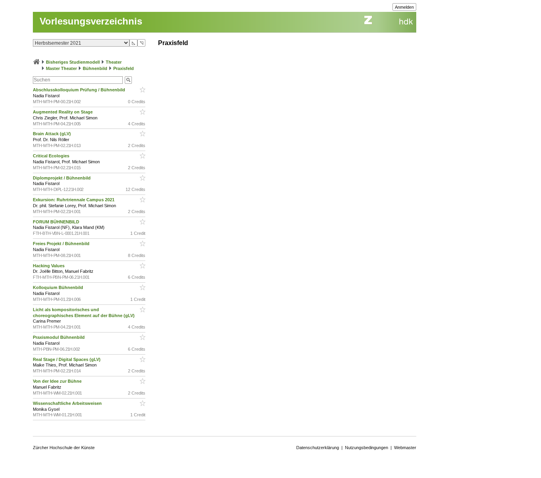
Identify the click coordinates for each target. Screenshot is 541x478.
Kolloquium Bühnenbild (58, 287)
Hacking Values (49, 265)
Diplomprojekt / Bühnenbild (62, 178)
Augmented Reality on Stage (63, 112)
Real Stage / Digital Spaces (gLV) (67, 359)
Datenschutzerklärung (317, 447)
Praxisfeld (123, 68)
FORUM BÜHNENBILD (56, 221)
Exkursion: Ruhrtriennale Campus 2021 (74, 199)
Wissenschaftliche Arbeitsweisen (68, 403)
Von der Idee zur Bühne (58, 381)
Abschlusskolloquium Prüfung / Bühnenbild (79, 89)
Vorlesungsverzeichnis (91, 21)
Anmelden (404, 7)
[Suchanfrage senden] (128, 80)
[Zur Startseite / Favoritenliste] (36, 62)
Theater (114, 62)
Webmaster (405, 447)
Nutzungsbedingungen (366, 447)
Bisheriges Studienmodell (73, 62)
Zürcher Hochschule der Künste (64, 447)
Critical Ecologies (51, 155)
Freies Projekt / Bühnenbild (62, 243)
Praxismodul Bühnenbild (59, 337)
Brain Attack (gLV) (52, 133)
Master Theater (61, 68)
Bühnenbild (95, 68)
